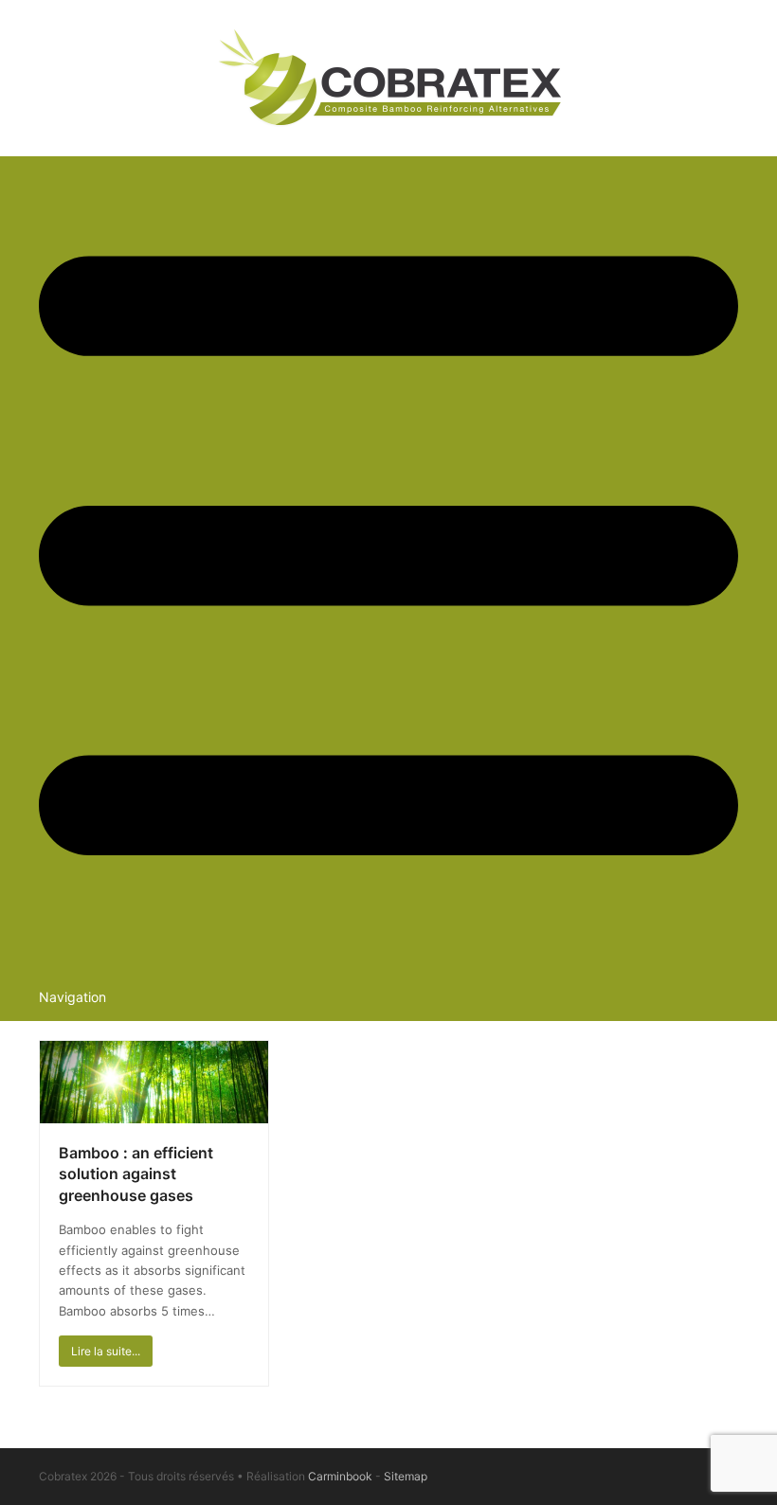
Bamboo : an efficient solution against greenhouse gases (136, 1174)
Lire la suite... (105, 1351)
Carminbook (340, 1476)
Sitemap (405, 1476)
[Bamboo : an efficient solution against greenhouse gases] (154, 1080)
